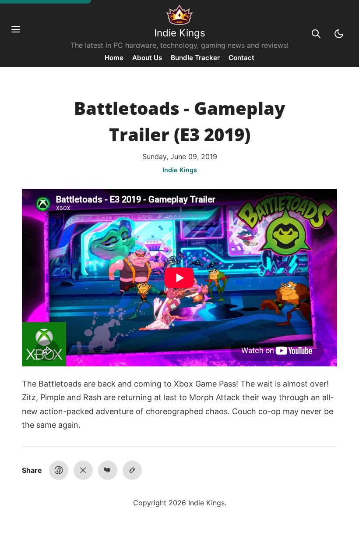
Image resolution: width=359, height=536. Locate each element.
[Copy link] (132, 470)
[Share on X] (83, 470)
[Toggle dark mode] (338, 33)
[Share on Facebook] (58, 470)
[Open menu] (20, 33)
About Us (147, 57)
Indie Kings (179, 33)
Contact (241, 57)
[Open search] (316, 33)
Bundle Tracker (195, 57)
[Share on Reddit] (107, 470)
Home (114, 57)
